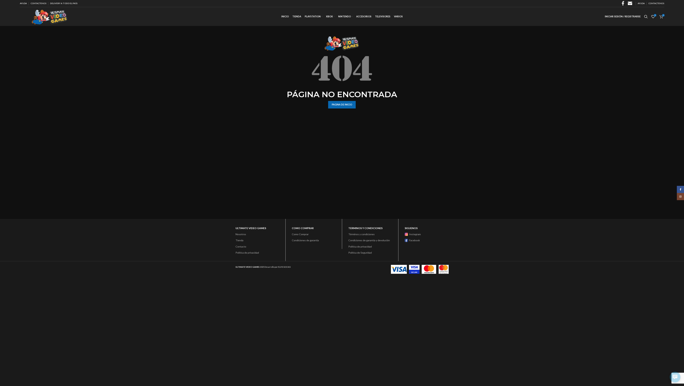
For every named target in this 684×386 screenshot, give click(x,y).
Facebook (414, 240)
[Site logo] (49, 16)
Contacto (241, 246)
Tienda (239, 240)
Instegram (415, 234)
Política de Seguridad (360, 252)
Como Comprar (300, 234)
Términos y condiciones (361, 234)
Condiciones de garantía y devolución (369, 240)
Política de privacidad (247, 252)
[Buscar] (645, 16)
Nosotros (241, 234)
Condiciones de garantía (305, 240)
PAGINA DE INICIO (342, 104)
